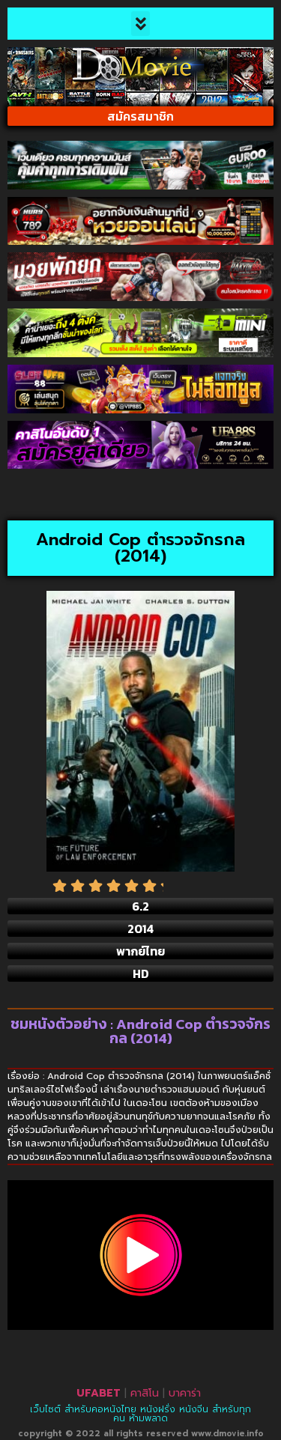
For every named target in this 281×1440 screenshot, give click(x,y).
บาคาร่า (185, 1393)
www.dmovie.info (227, 1433)
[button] (140, 23)
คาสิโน (144, 1393)
